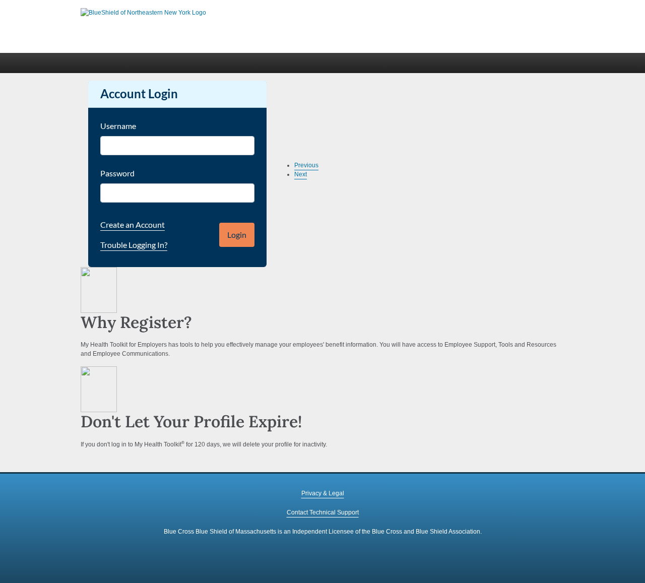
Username (118, 126)
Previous (306, 165)
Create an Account (132, 224)
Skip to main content (108, 4)
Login (236, 234)
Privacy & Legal (322, 493)
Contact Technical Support (323, 512)
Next (300, 174)
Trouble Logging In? (133, 244)
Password (117, 173)
